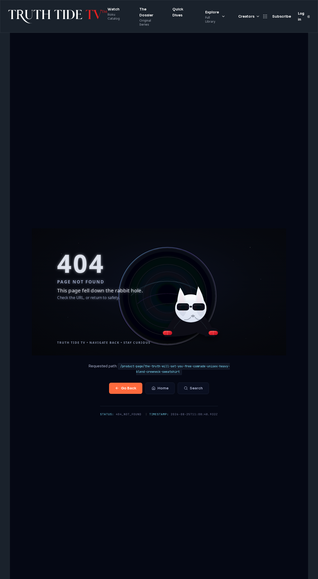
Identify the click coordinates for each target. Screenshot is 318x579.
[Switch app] (265, 16)
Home (163, 388)
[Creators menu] (258, 16)
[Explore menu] (223, 16)
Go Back (128, 388)
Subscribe (281, 16)
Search (196, 388)
